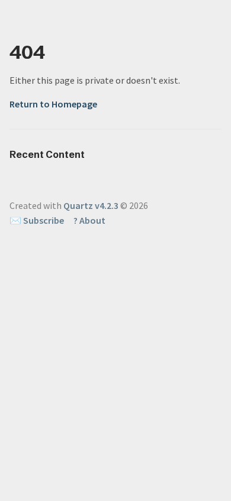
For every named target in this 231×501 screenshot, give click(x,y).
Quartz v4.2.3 (90, 205)
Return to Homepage (53, 104)
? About (89, 220)
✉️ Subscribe (36, 220)
